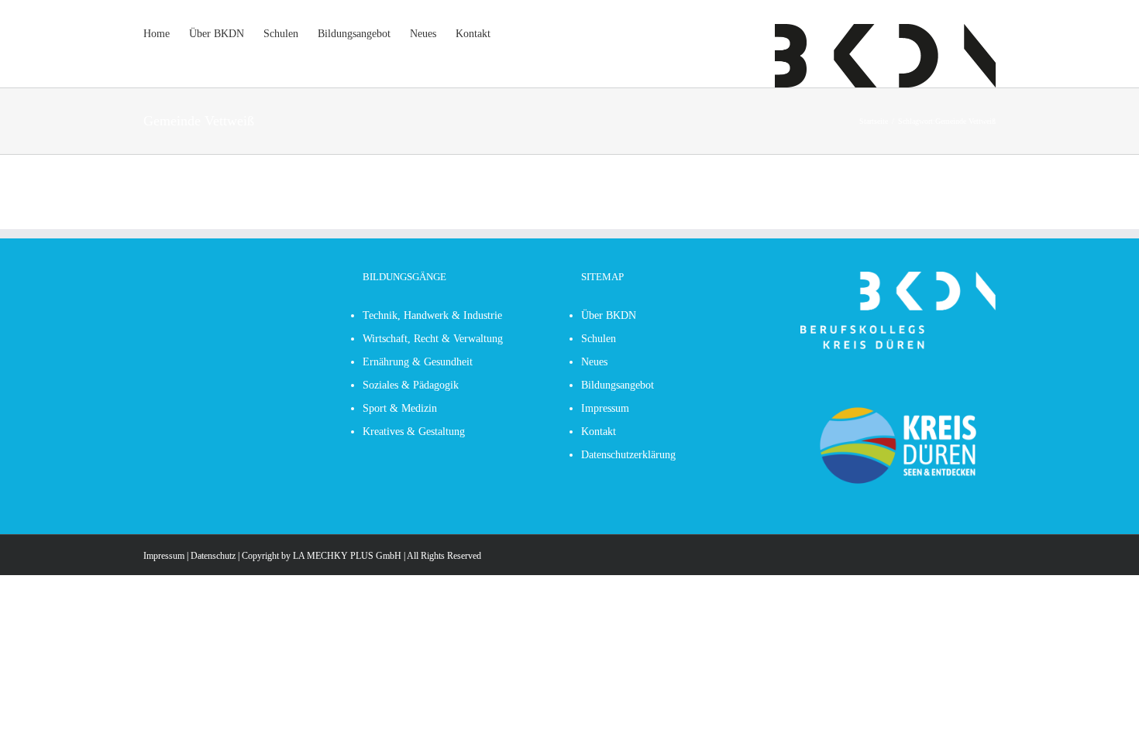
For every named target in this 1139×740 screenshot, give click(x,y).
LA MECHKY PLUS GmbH (347, 555)
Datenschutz (213, 555)
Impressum (163, 555)
